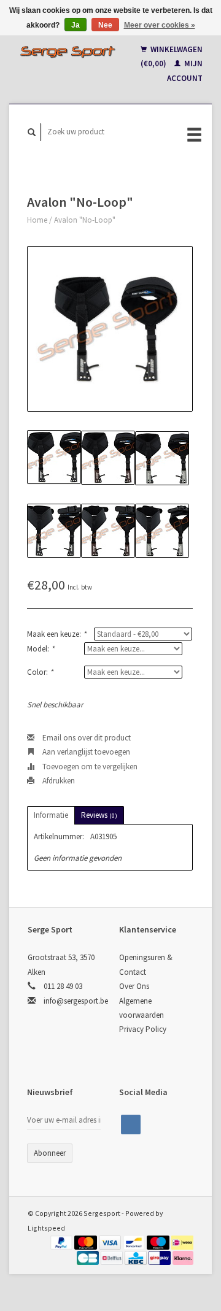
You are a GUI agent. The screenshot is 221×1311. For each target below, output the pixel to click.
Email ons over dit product (86, 737)
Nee (105, 25)
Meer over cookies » (159, 25)
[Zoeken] (32, 132)
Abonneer (50, 1153)
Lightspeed (46, 1227)
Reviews (99, 815)
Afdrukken (58, 780)
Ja (75, 25)
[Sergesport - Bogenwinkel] (67, 52)
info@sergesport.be (76, 1001)
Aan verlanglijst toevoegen (85, 752)
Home (37, 220)
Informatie (51, 815)
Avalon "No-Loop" (84, 220)
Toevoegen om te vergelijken (89, 766)
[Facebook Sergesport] (131, 1124)
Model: (40, 649)
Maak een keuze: (56, 634)
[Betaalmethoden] (62, 1242)
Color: (40, 672)
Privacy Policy (142, 1029)
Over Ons (134, 986)
